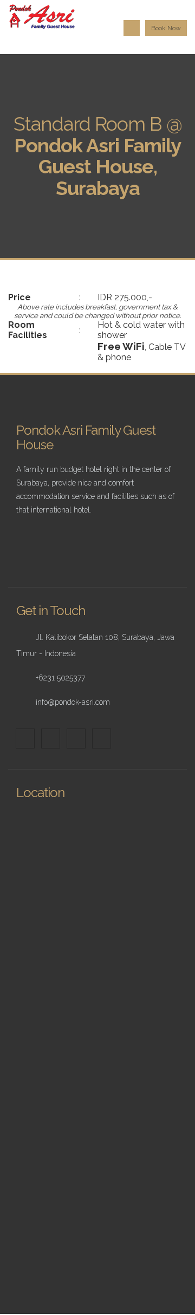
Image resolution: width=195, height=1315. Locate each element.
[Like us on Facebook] (25, 738)
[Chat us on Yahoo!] (101, 738)
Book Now (166, 28)
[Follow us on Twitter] (50, 738)
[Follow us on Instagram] (76, 738)
